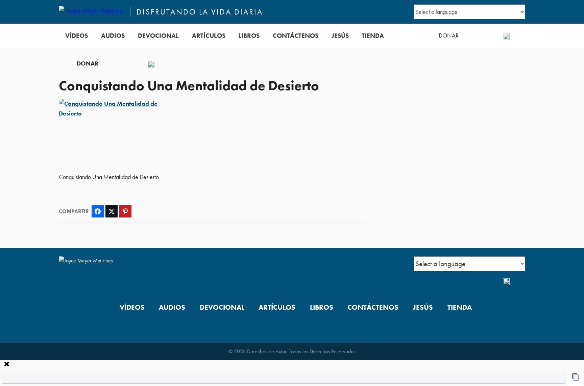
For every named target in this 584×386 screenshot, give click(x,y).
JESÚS (340, 35)
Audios (113, 35)
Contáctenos (295, 35)
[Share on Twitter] (111, 211)
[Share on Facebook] (98, 211)
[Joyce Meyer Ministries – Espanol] (91, 12)
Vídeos (76, 35)
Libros (249, 35)
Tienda (373, 35)
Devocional (158, 35)
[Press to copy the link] (575, 379)
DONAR (449, 35)
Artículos (208, 35)
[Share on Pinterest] (125, 211)
